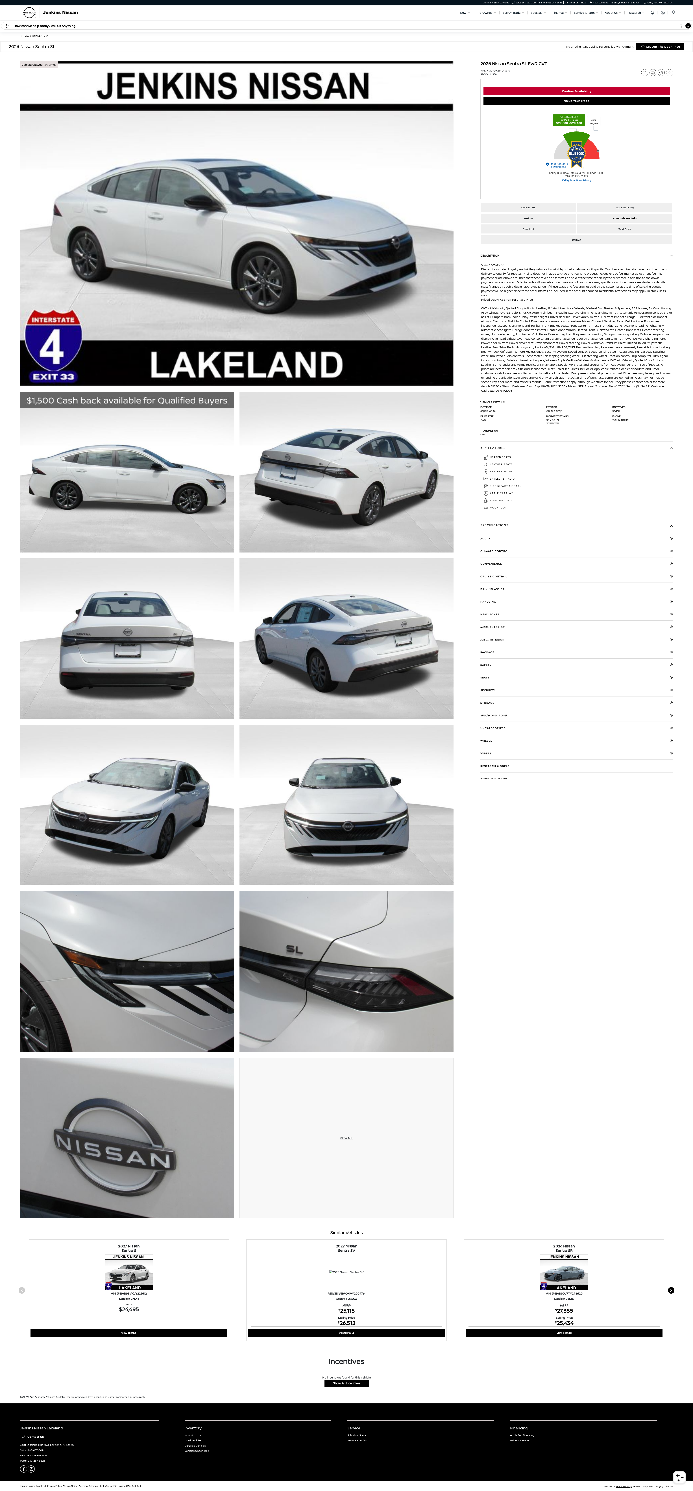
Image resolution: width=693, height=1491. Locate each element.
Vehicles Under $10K (197, 1451)
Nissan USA (124, 1486)
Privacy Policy (54, 1486)
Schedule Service (357, 1435)
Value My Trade (519, 1440)
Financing (519, 1428)
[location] (591, 2)
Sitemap (83, 1486)
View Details (128, 1332)
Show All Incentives (346, 1383)
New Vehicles (193, 1435)
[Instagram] (31, 1469)
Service (353, 1428)
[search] (674, 12)
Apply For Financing (522, 1435)
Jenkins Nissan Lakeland (33, 1486)
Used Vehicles (193, 1440)
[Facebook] (23, 1469)
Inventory (193, 1428)
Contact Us (35, 1437)
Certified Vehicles (195, 1445)
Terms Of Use (70, 1486)
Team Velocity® (624, 1486)
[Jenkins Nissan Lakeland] (51, 12)
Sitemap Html (96, 1486)
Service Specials (357, 1440)
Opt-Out (136, 1486)
